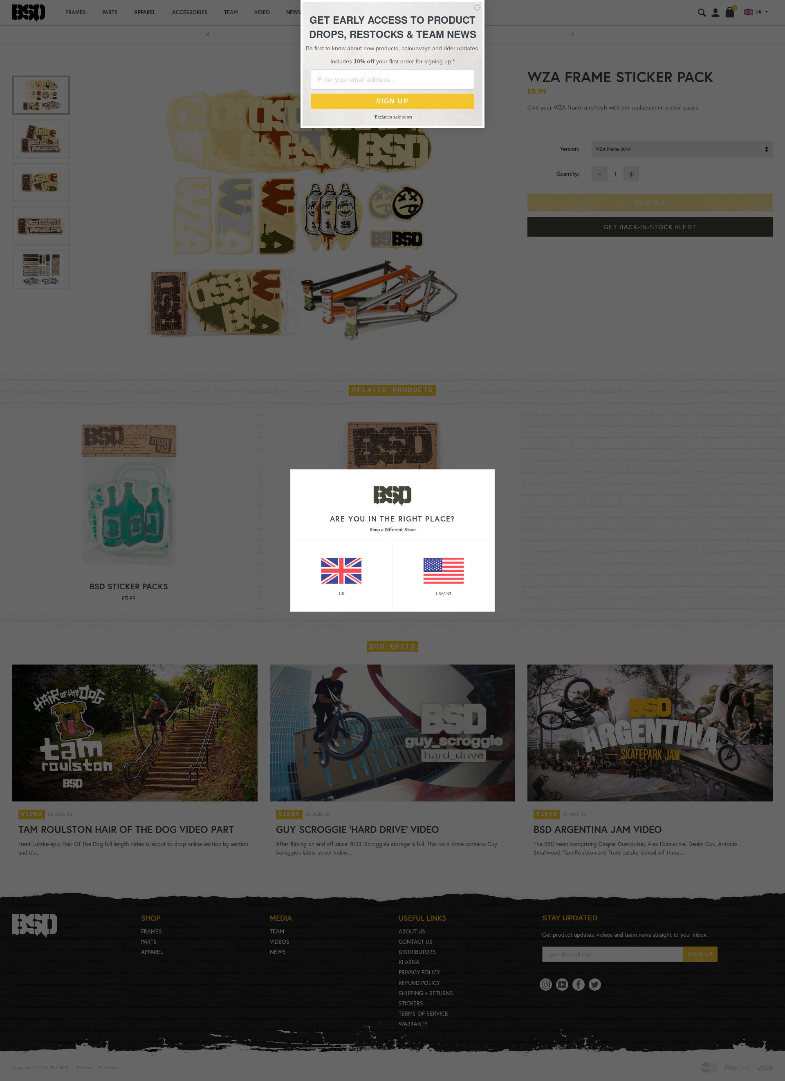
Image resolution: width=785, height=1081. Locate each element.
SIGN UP (392, 101)
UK (341, 593)
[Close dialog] (477, 7)
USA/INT (443, 593)
